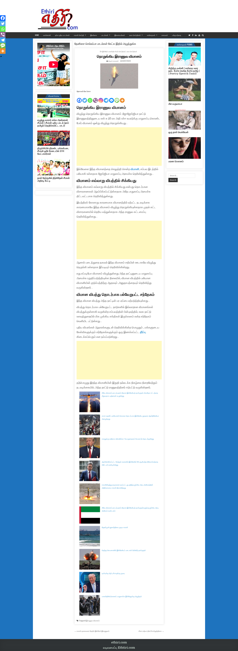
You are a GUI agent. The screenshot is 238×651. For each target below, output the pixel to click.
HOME (37, 35)
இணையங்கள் (119, 35)
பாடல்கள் (104, 35)
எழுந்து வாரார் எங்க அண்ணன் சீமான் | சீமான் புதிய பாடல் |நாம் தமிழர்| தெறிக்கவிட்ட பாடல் (53, 123)
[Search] (203, 35)
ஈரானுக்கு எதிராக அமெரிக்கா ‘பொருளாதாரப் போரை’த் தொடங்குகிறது (128, 439)
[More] (122, 98)
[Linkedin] (196, 35)
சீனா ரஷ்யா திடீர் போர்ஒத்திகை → (151, 631)
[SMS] (116, 98)
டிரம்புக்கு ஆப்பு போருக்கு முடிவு (113, 573)
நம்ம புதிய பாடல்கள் (62, 35)
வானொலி (47, 35)
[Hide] (1, 56)
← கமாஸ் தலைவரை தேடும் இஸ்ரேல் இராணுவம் (91, 631)
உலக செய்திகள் (135, 35)
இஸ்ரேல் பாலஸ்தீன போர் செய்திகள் (114, 51)
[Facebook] (192, 35)
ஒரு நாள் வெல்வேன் (178, 132)
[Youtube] (199, 35)
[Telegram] (106, 98)
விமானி (135, 169)
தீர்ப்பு (142, 332)
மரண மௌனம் (176, 161)
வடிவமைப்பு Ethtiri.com (119, 647)
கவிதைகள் (151, 35)
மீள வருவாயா (175, 103)
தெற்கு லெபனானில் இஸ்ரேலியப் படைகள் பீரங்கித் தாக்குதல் (124, 550)
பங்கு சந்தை (176, 35)
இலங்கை (93, 35)
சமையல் (165, 35)
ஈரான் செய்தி (79, 35)
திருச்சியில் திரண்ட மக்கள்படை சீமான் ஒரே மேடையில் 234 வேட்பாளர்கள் (53, 151)
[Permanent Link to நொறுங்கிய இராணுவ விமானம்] (119, 76)
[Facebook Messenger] (111, 98)
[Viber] (95, 98)
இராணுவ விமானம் (93, 621)
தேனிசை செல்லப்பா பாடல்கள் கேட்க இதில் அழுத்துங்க (105, 43)
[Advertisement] (119, 146)
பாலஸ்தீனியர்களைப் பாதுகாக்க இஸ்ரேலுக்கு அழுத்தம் (122, 596)
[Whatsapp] (90, 98)
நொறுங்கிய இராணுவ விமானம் (119, 56)
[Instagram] (100, 98)
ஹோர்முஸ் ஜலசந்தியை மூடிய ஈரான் (115, 527)
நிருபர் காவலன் (113, 61)
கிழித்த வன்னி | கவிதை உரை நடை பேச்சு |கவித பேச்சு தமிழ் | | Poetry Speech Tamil (184, 71)
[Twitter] (189, 35)
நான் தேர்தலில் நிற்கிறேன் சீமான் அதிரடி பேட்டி (53, 179)
